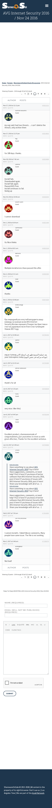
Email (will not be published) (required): (22, 611)
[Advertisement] (26, 53)
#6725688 (45, 363)
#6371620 (45, 300)
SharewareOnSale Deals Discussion (27, 83)
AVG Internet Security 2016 (24, 468)
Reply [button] (5, 108)
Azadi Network (38, 793)
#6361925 (45, 274)
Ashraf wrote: (14, 465)
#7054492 (45, 513)
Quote (10, 108)
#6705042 (45, 335)
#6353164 (45, 248)
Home (4, 83)
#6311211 (45, 105)
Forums (10, 83)
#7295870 (45, 541)
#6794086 (45, 445)
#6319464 (45, 159)
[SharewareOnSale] (15, 5)
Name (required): (14, 603)
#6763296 (45, 414)
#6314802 (45, 134)
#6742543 (45, 389)
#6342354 (45, 197)
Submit (9, 693)
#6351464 (45, 223)
